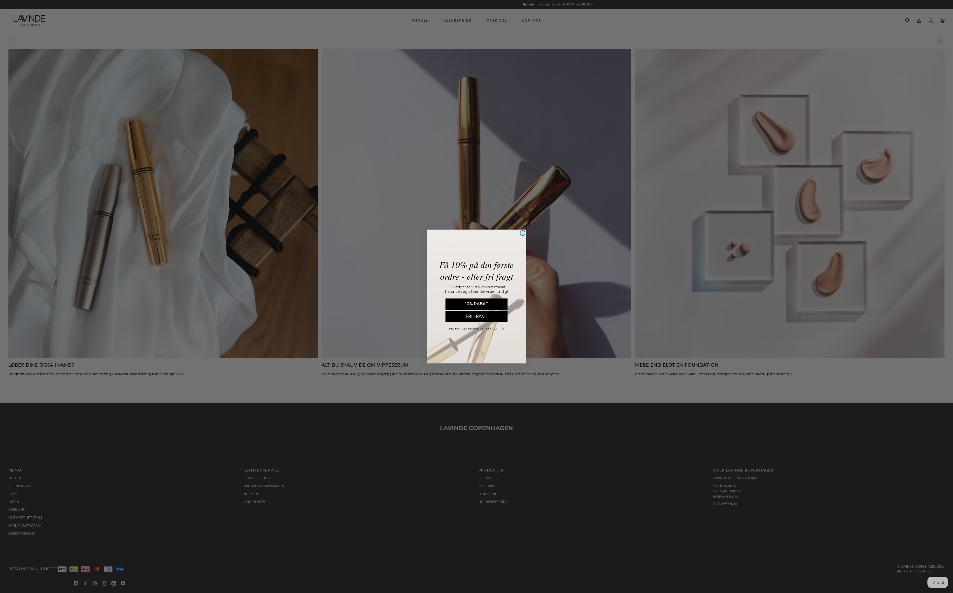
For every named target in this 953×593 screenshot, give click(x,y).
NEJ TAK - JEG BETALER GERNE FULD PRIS (476, 328)
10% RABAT (476, 303)
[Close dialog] (522, 233)
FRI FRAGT (476, 316)
